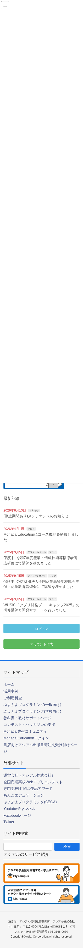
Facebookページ (17, 815)
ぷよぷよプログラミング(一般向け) (32, 705)
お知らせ (34, 510)
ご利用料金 (12, 698)
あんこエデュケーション (23, 795)
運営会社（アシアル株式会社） (29, 775)
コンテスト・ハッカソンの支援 (29, 725)
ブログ (31, 529)
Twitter (8, 822)
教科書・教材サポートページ (27, 718)
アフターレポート (37, 552)
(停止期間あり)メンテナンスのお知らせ (35, 516)
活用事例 (10, 691)
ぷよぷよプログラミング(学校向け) (32, 711)
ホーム (9, 684)
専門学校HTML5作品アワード (28, 789)
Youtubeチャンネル (19, 809)
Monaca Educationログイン (26, 738)
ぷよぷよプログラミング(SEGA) (30, 802)
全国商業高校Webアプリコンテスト (33, 782)
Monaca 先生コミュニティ (25, 731)
